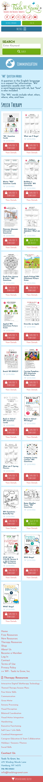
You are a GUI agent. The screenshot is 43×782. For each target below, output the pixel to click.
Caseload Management (12, 734)
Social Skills (6, 747)
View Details (11, 153)
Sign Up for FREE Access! (33, 241)
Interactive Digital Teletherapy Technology (20, 684)
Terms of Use (8, 664)
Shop (4, 646)
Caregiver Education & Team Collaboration (20, 739)
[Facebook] (7, 17)
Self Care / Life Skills (11, 730)
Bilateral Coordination (11, 713)
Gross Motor (6, 701)
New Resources (9, 638)
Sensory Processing (9, 705)
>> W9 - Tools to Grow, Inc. (15, 671)
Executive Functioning (11, 726)
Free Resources (9, 635)
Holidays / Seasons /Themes (14, 743)
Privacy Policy (8, 668)
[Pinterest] (24, 17)
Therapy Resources (11, 642)
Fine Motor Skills (8, 692)
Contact (5, 660)
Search (23, 51)
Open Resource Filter (23, 779)
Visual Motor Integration (12, 718)
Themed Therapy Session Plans (15, 688)
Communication (8, 696)
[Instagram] (18, 17)
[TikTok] (29, 17)
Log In (32, 23)
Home (4, 631)
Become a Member (11, 23)
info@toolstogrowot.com (14, 772)
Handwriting (6, 722)
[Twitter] (12, 17)
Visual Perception (9, 709)
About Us (6, 649)
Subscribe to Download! (12, 146)
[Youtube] (35, 17)
